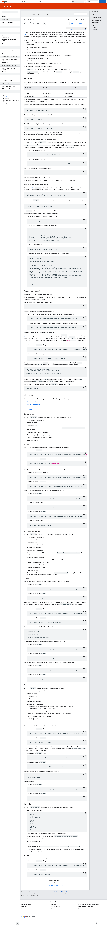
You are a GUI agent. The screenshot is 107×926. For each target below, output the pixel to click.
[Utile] (83, 20)
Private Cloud (25, 1)
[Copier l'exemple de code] (86, 109)
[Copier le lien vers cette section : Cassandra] (32, 804)
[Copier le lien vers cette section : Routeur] (30, 685)
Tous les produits (75, 917)
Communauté (53, 904)
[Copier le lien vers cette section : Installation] (33, 79)
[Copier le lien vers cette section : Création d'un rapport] (41, 291)
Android (39, 917)
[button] (10, 16)
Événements (24, 906)
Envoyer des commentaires (78, 23)
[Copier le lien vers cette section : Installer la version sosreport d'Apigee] (50, 185)
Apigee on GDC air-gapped (40, 1)
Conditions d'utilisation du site (41, 923)
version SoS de (34, 188)
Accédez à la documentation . (78, 29)
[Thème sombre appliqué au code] (84, 109)
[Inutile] (85, 20)
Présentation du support (55, 906)
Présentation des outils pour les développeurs (88, 904)
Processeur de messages (33, 404)
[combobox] (79, 1)
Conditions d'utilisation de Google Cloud (58, 923)
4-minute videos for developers (85, 906)
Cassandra (30, 409)
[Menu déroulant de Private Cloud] (30, 1)
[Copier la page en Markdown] (42, 23)
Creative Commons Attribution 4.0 (60, 891)
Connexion (102, 1)
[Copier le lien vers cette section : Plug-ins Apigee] (37, 395)
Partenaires (24, 908)
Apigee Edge (15, 1)
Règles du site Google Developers (48, 893)
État (51, 908)
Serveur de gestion (32, 402)
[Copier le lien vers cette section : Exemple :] (30, 855)
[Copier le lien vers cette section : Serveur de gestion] (37, 414)
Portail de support (54, 911)
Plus (62, 1)
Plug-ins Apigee (28, 336)
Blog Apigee (81, 908)
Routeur (29, 407)
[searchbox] (10, 12)
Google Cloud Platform (63, 917)
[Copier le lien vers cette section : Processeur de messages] (42, 531)
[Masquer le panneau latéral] (17, 923)
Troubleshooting (53, 1)
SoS (25, 34)
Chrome (46, 917)
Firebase (53, 917)
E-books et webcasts (26, 911)
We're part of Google (26, 904)
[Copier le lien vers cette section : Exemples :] (31, 444)
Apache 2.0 (23, 893)
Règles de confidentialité (27, 923)
